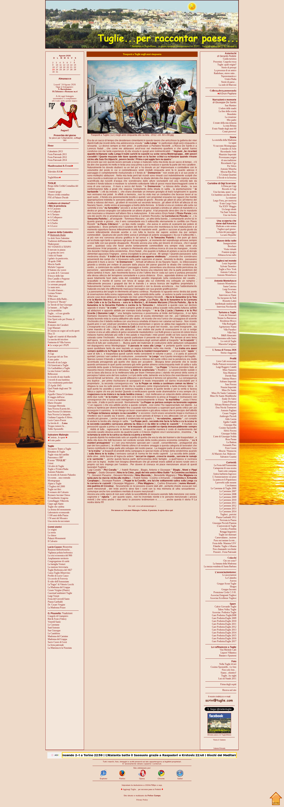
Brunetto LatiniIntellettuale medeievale (225, 302)
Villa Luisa (53, 296)
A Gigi (51, 353)
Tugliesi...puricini (228, 514)
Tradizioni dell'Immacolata (60, 241)
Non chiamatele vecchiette (224, 549)
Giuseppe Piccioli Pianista (224, 523)
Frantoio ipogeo (229, 252)
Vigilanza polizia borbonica (60, 552)
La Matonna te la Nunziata (60, 648)
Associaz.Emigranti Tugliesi (223, 595)
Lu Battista (231, 442)
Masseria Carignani (227, 344)
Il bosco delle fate (56, 275)
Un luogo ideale (229, 209)
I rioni (50, 463)
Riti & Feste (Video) (57, 619)
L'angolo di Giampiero (58, 616)
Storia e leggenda (228, 352)
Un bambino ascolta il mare (223, 194)
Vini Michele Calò (228, 649)
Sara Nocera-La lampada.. (59, 414)
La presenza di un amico (225, 70)
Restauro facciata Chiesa (59, 495)
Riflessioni (53, 374)
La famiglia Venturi (56, 564)
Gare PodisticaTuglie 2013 (224, 629)
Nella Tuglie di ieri (227, 664)
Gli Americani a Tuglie (58, 365)
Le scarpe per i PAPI (59, 345)
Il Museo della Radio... (58, 299)
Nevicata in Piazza (228, 520)
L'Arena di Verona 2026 (224, 350)
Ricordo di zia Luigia (57, 362)
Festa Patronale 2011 (57, 154)
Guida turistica (229, 58)
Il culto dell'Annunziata (58, 581)
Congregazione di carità (58, 561)
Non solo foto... (229, 670)
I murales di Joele (228, 148)
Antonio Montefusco (226, 275)
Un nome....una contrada (59, 477)
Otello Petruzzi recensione (224, 364)
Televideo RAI (54, 171)
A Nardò (54, 220)
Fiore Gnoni (230, 448)
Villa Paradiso (230, 329)
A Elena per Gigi (228, 186)
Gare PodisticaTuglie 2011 (224, 624)
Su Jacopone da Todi (226, 298)
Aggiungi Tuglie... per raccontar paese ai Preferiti (142, 789)
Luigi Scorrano (229, 289)
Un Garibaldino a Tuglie (59, 368)
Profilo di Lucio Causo (58, 575)
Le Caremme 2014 (227, 511)
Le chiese (52, 535)
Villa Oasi (231, 332)
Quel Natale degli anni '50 (59, 388)
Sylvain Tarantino (228, 266)
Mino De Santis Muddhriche (223, 396)
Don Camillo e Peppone (59, 278)
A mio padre (53, 359)
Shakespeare (53, 244)
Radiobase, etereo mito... (225, 73)
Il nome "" (57, 460)
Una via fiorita (229, 215)
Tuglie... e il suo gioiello (59, 313)
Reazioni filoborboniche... (59, 549)
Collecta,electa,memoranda (223, 90)
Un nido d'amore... (56, 290)
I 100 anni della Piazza (58, 515)
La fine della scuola (227, 111)
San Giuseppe (54, 630)
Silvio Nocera (230, 430)
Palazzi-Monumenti (56, 538)
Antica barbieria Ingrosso (224, 474)
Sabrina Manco (229, 378)
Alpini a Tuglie (54, 483)
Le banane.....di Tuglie (58, 307)
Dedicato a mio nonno (226, 226)
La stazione (231, 197)
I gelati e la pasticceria (58, 258)
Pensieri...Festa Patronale (224, 552)
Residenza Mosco (228, 321)
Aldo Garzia (230, 419)
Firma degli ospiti (228, 684)
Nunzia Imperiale (228, 387)
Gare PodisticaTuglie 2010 (224, 621)
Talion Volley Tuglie (227, 609)
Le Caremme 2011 (227, 502)
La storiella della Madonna (224, 140)
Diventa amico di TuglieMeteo (219, 735)
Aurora (233, 580)
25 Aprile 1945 (54, 385)
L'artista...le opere (57, 437)
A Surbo (54, 223)
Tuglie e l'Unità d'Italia (58, 469)
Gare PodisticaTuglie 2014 (224, 632)
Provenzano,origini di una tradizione (227, 159)
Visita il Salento (219, 740)
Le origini (52, 529)
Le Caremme (53, 624)
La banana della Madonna (224, 563)
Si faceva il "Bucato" (57, 302)
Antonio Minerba (228, 169)
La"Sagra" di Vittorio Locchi (61, 584)
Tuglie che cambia (56, 506)
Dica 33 (51, 333)
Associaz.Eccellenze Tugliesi (223, 598)
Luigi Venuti (53, 596)
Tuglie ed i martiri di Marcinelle (62, 336)
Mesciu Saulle (54, 264)
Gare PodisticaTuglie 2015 (224, 635)
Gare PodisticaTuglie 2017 (224, 641)
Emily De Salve (229, 399)
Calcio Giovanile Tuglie (225, 606)
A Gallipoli (55, 211)
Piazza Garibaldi (55, 601)
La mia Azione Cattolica (58, 371)
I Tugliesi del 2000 (56, 486)
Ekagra (233, 586)
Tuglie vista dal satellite (58, 454)
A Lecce (53, 226)
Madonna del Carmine (58, 636)
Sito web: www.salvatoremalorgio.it (142, 506)
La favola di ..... (57, 423)
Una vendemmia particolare (60, 382)
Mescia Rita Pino (228, 172)
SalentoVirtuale (219, 748)
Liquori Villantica (228, 652)
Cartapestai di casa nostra (224, 468)
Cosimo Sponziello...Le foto (223, 667)
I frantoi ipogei (54, 191)
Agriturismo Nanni (227, 326)
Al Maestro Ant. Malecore (224, 453)
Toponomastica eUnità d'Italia (228, 77)
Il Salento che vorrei (57, 270)
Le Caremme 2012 (227, 505)
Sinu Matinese (229, 372)
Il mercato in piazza (56, 249)
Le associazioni (229, 575)
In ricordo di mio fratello (59, 377)
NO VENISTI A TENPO (59, 247)
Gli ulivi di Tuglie (56, 466)
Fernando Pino (229, 445)
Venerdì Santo (54, 621)
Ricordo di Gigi (229, 189)
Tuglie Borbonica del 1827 (60, 570)
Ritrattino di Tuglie (56, 451)
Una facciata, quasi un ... (224, 192)
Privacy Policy (142, 800)
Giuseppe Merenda (56, 405)
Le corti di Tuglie (228, 341)
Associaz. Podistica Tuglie (224, 612)
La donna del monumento (59, 509)
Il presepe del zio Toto (58, 356)
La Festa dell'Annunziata (225, 465)
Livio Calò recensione (226, 361)
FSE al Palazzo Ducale (58, 197)
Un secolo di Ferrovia (58, 578)
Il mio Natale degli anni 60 (224, 128)
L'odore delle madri (227, 108)
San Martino (230, 105)
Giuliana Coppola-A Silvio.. (60, 417)
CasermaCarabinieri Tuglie (60, 593)
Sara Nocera (230, 384)
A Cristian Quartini (227, 174)
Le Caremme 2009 (227, 497)
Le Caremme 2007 (227, 491)
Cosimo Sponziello (227, 427)
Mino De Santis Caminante (224, 393)
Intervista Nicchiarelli (226, 306)
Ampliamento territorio (58, 558)
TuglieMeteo (53, 177)
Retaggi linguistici (228, 531)
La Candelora (54, 633)
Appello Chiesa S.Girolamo (60, 394)
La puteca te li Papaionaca (224, 479)
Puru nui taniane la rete (224, 540)
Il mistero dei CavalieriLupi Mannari (58, 326)
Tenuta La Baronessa (226, 318)
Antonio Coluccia (228, 272)
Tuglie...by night (228, 675)
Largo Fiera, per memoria (224, 200)
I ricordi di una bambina (59, 379)
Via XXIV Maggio (227, 206)
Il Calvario (52, 541)
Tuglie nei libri (54, 489)
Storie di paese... (228, 82)
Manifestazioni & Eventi (60, 166)
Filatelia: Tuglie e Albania (224, 546)
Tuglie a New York (227, 269)
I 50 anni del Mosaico (58, 518)
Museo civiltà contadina (58, 194)
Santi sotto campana (227, 471)
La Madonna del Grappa (59, 587)
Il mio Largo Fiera (228, 203)
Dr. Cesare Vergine (56, 604)
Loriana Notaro (55, 293)
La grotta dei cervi (56, 252)
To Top (276, 798)
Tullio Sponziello (55, 429)
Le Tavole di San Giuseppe (60, 304)
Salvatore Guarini (228, 456)
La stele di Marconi (227, 85)
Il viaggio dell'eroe (56, 397)
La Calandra (230, 578)
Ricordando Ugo (228, 163)
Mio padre (231, 120)
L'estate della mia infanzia (224, 123)
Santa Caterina (229, 286)
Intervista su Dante (227, 295)
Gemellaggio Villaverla (58, 501)
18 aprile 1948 (54, 261)
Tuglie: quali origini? (226, 64)
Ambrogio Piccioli (227, 416)
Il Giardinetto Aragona (58, 498)
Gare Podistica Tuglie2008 (224, 615)
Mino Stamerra (229, 370)
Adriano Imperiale (228, 381)
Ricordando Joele (228, 151)
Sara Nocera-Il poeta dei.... (60, 408)
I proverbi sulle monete (225, 482)
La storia (52, 532)
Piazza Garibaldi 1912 (226, 517)
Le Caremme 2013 (227, 508)
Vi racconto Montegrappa (224, 145)
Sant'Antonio (54, 627)
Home (51, 145)
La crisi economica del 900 (60, 555)
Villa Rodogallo (229, 323)
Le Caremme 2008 (227, 494)
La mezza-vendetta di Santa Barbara (220, 566)
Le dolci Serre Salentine (58, 238)
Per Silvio (231, 166)
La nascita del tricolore (58, 339)
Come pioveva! (229, 131)
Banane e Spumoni (227, 655)
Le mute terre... (54, 287)
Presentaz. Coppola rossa (224, 61)
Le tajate (232, 143)
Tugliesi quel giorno (226, 229)
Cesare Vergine (229, 413)
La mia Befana (229, 125)
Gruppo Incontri (228, 589)
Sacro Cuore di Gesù (57, 642)
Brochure (232, 246)
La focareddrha (54, 310)
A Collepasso (56, 217)
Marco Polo (230, 292)
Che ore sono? (229, 560)
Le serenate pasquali (57, 284)
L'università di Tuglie (226, 526)
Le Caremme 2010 (227, 500)
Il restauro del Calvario (58, 492)
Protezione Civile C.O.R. (224, 592)
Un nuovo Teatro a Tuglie (59, 448)
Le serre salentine (56, 281)
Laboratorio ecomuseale (58, 512)
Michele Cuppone (56, 267)
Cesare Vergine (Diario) (59, 590)
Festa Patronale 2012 (57, 157)
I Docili (51, 391)
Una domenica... (55, 316)
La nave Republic (228, 235)
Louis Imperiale (229, 263)
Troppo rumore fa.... (57, 426)
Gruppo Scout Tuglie (226, 583)
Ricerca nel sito (229, 690)
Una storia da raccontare (59, 521)
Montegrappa (54, 480)
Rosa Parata (230, 439)
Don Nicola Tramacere (226, 407)
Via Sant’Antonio (228, 212)
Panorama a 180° (55, 457)
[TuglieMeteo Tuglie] (219, 732)
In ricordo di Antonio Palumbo (62, 475)
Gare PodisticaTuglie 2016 (224, 638)
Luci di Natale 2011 (227, 678)
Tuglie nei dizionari (227, 534)
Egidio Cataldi (229, 422)
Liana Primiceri (229, 401)
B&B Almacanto (228, 335)
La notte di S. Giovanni (58, 273)
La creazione (230, 117)
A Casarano (55, 208)
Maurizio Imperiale (227, 154)
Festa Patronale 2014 (57, 160)
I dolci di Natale (55, 255)
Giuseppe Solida (228, 433)
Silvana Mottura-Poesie (225, 404)
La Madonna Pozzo (56, 607)
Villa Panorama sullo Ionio (224, 338)
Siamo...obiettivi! (228, 672)
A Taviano (54, 214)
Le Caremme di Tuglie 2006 (223, 488)
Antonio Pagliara (228, 410)
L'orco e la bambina (56, 400)
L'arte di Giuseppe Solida (224, 436)
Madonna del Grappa (57, 639)
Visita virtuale (230, 249)
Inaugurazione (229, 243)
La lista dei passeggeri (226, 232)
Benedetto (231, 114)
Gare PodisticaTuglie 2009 (224, 618)
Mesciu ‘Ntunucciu (227, 451)
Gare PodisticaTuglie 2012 (224, 627)
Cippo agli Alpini (55, 503)
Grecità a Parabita (228, 529)
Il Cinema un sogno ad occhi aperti (63, 330)
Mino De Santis (229, 390)
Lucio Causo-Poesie (57, 420)
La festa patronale (56, 645)
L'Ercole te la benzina (226, 177)
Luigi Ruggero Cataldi (226, 367)
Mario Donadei (55, 403)
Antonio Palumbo (56, 472)
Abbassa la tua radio (227, 255)
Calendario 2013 (55, 151)
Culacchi (232, 557)
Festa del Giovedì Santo (59, 599)
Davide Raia (230, 375)
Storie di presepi (228, 67)
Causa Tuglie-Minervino (59, 572)
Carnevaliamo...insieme (225, 537)
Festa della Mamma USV (224, 543)
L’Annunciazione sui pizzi (224, 476)
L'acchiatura (230, 485)
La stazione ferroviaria (58, 567)
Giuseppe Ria (230, 425)
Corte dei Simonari (227, 315)
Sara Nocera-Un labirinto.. (60, 411)
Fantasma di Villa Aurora (59, 342)
